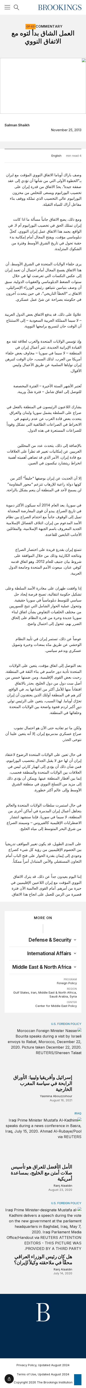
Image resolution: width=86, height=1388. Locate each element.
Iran (33, 992)
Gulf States (21, 992)
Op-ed (30, 26)
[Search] (16, 7)
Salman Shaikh (17, 125)
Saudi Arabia (59, 996)
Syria (73, 996)
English (56, 155)
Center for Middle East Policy (56, 1006)
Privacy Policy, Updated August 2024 (43, 1365)
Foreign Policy (67, 983)
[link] (49, 940)
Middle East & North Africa (57, 992)
